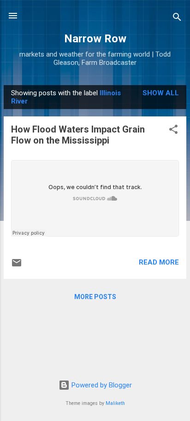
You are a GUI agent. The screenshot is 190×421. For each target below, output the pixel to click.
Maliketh (115, 403)
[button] (173, 131)
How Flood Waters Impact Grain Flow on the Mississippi (78, 135)
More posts (95, 296)
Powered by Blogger (101, 385)
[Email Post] (16, 266)
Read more (159, 262)
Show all (160, 93)
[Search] (177, 19)
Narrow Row (95, 38)
